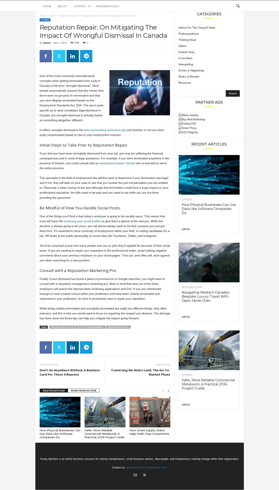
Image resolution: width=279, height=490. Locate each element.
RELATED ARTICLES (54, 390)
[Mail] (135, 475)
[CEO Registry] (209, 132)
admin (47, 42)
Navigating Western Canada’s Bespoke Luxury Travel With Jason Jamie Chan (205, 296)
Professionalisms (189, 33)
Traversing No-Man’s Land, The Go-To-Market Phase (140, 372)
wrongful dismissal (118, 327)
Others (52, 15)
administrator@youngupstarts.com (146, 467)
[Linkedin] (73, 56)
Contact (80, 6)
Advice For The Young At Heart (197, 27)
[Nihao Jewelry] (209, 115)
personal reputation (62, 327)
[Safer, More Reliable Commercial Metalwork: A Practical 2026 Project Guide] (105, 412)
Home (47, 6)
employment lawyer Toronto (117, 163)
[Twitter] (59, 56)
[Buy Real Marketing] (209, 119)
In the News (186, 58)
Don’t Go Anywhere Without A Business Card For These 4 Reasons (70, 372)
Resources (185, 82)
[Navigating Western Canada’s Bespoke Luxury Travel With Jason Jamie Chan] (209, 262)
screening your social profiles (82, 221)
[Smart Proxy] (209, 128)
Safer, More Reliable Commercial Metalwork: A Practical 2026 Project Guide (104, 434)
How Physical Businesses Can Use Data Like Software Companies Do (60, 434)
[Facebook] (46, 56)
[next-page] (168, 391)
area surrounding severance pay (105, 130)
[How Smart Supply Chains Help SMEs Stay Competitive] (149, 412)
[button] (237, 6)
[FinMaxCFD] (209, 124)
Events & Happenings (191, 70)
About (62, 6)
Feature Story (187, 52)
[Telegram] (86, 56)
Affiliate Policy (107, 6)
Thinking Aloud (187, 39)
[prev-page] (163, 391)
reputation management (90, 327)
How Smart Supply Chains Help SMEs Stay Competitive (149, 432)
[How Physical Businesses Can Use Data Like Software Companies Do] (60, 412)
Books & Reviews (189, 76)
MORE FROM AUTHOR (83, 390)
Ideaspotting (186, 64)
